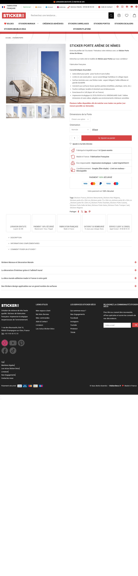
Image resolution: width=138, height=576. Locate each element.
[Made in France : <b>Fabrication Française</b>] (73, 157)
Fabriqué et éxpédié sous (94, 150)
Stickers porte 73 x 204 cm (101, 200)
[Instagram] (4, 343)
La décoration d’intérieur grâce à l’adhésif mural (21, 270)
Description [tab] (16, 238)
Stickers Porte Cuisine (118, 203)
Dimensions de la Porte (81, 114)
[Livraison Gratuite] (18, 220)
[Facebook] (4, 350)
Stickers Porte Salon (99, 205)
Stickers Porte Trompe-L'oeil (118, 205)
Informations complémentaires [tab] (25, 243)
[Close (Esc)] (0, 396)
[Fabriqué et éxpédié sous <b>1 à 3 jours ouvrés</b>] (73, 150)
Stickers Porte (18, 38)
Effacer (95, 130)
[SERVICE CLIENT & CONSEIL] (119, 220)
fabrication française (68, 227)
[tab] (69, 238)
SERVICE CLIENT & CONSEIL (119, 227)
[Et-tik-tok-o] (13, 350)
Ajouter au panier (108, 138)
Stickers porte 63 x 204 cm (80, 200)
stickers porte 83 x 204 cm (122, 200)
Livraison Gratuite (18, 227)
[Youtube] (13, 343)
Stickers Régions (76, 208)
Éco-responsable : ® (102, 163)
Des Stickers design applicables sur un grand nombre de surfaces (29, 286)
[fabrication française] (69, 220)
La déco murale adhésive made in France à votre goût (24, 278)
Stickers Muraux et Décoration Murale (17, 262)
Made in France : (92, 157)
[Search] (111, 15)
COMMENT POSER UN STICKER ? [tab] (23, 249)
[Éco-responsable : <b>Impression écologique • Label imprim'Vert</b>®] (73, 163)
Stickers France (80, 198)
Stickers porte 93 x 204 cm (80, 203)
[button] (119, 15)
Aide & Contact (106, 7)
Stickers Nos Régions (111, 198)
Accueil (8, 38)
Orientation (75, 125)
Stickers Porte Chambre (100, 203)
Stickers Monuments (95, 198)
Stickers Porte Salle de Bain (80, 205)
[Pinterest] (21, 343)
